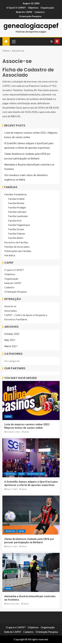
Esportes (10, 474)
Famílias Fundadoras (15, 194)
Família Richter (16, 203)
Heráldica (9, 255)
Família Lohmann (17, 211)
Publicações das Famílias (17, 250)
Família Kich (14, 220)
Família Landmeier (18, 216)
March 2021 (10, 346)
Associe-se (10, 306)
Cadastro (39, 12)
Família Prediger (17, 207)
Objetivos (33, 7)
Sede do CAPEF (24, 12)
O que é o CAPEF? (16, 7)
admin (26, 432)
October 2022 (12, 334)
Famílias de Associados (17, 246)
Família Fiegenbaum (19, 224)
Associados (10, 310)
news (8, 416)
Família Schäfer (16, 198)
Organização (47, 7)
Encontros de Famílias (16, 242)
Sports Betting (36, 474)
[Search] (52, 41)
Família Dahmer (16, 233)
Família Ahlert (15, 237)
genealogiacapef (31, 25)
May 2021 (9, 340)
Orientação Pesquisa (30, 16)
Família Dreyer (16, 229)
